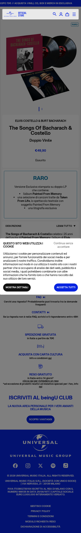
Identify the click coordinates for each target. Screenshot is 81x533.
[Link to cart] (67, 14)
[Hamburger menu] (74, 14)
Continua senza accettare (63, 245)
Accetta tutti (66, 287)
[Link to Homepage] (15, 14)
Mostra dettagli (17, 287)
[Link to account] (61, 14)
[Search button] (54, 14)
